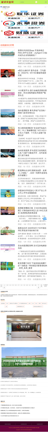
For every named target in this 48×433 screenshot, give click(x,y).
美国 (40, 303)
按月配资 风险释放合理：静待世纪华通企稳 (9, 381)
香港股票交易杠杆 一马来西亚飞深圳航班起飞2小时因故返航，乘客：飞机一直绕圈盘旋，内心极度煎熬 (21, 392)
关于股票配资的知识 (23, 303)
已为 (33, 303)
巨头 (36, 303)
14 (10, 285)
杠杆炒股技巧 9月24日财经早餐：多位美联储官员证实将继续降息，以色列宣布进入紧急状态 (18, 385)
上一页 (4, 286)
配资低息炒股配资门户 (38, 306)
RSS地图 (33, 427)
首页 (1, 285)
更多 (45, 7)
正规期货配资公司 (20, 306)
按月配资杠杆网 (24, 424)
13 (7, 285)
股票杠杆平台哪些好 (14, 303)
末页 (41, 285)
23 (35, 285)
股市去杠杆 (44, 303)
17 (18, 285)
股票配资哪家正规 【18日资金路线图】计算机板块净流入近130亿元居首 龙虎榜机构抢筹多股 (32, 210)
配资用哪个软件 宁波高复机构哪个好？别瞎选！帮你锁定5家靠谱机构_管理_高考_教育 (32, 265)
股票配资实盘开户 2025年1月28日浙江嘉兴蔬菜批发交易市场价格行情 (14, 388)
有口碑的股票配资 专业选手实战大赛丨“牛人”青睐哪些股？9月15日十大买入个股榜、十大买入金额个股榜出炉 (32, 132)
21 (29, 285)
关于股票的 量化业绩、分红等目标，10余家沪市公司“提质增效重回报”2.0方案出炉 (18, 407)
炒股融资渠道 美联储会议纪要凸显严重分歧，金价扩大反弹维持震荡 (13, 378)
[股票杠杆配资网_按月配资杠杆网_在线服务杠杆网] (7, 2)
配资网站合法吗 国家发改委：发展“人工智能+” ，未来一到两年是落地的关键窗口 (32, 172)
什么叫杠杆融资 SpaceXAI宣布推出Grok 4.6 (10, 415)
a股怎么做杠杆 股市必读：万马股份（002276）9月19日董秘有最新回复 (32, 72)
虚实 (29, 303)
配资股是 (3, 303)
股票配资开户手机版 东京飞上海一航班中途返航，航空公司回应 (13, 396)
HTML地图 (37, 427)
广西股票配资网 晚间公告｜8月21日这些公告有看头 (11, 405)
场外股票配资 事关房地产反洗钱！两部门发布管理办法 (32, 111)
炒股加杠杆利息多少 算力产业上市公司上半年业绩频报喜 (32, 191)
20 (27, 285)
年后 (7, 303)
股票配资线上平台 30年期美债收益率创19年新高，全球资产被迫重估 (15, 410)
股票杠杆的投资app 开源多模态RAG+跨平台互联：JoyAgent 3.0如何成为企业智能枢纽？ (32, 52)
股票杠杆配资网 (8, 424)
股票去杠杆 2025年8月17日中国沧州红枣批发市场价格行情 (32, 229)
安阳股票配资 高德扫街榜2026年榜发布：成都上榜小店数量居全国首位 (15, 413)
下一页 (38, 286)
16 (15, 285)
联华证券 (26, 429)
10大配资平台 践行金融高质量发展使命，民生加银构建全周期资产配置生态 (32, 92)
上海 (6, 306)
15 (12, 285)
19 (24, 285)
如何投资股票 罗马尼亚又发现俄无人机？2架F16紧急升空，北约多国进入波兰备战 (32, 152)
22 (32, 285)
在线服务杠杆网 (40, 424)
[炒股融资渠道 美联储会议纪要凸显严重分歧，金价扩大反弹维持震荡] (24, 362)
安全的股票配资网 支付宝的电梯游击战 (32, 246)
